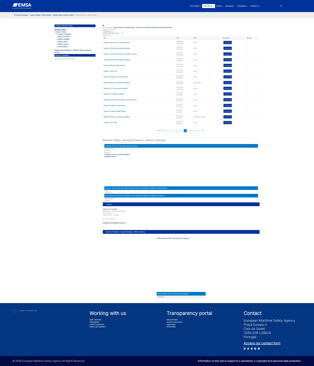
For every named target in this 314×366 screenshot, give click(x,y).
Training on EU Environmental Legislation (116, 88)
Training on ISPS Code (110, 71)
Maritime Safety (62, 41)
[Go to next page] (200, 130)
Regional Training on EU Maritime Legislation (117, 82)
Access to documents (174, 322)
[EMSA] (22, 6)
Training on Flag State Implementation (115, 111)
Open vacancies (95, 320)
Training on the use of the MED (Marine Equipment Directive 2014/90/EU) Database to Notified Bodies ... (136, 188)
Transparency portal (189, 313)
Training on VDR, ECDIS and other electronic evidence (121, 146)
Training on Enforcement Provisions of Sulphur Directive (120, 54)
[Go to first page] (165, 130)
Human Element (62, 46)
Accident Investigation (64, 34)
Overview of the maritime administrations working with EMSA (154, 27)
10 (197, 131)
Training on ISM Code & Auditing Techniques (117, 48)
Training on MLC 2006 (110, 122)
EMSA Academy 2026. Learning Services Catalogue (172, 294)
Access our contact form (262, 343)
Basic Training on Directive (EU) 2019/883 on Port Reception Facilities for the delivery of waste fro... (135, 195)
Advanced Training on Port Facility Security (116, 42)
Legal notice (171, 324)
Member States (60, 30)
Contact (252, 313)
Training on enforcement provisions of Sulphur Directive (120, 100)
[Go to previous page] (168, 130)
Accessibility (171, 327)
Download (228, 42)
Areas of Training (61, 32)
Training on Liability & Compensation (114, 105)
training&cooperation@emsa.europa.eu (114, 223)
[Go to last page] (203, 130)
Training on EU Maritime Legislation (114, 94)
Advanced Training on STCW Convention (116, 77)
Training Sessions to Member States (123, 27)
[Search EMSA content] (281, 6)
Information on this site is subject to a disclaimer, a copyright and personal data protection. (249, 360)
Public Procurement (97, 324)
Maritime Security (63, 44)
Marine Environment (64, 36)
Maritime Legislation (64, 39)
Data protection (172, 320)
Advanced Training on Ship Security (114, 65)
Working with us (108, 313)
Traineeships (94, 322)
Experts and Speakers (98, 327)
